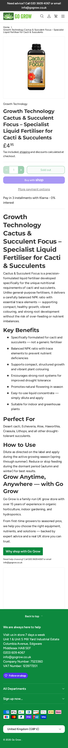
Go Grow (17, 739)
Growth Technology (15, 103)
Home (6, 27)
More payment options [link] (34, 189)
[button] (56, 16)
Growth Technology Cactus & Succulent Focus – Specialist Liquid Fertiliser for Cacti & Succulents (33, 31)
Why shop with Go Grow (23, 551)
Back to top (32, 616)
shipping (25, 152)
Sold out (45, 170)
